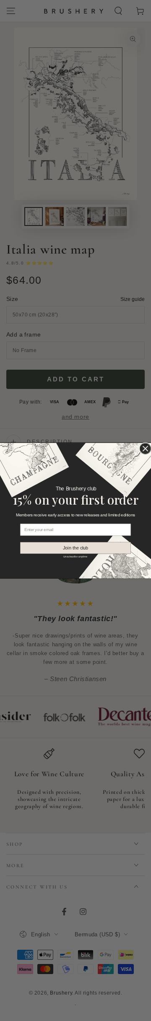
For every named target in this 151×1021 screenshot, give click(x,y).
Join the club (76, 547)
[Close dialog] (145, 448)
